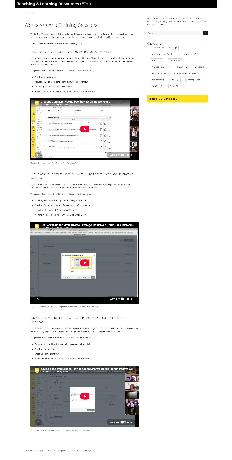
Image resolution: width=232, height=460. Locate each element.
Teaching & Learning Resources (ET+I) (54, 3)
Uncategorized (194, 79)
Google (199, 67)
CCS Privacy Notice (88, 451)
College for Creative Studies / (69, 451)
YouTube (157, 86)
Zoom (174, 86)
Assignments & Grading (164, 54)
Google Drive (159, 73)
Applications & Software (165, 48)
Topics (175, 79)
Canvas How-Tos (161, 67)
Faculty (182, 67)
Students (158, 79)
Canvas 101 (175, 60)
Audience (190, 54)
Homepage (31, 13)
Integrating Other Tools (186, 73)
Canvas (157, 60)
